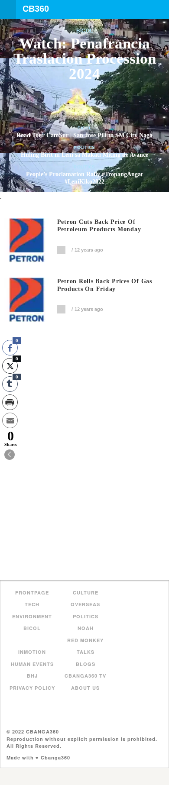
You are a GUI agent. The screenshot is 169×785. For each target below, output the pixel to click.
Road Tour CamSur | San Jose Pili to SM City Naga (84, 135)
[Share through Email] (10, 420)
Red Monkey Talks (85, 646)
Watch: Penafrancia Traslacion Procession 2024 (84, 58)
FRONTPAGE (32, 592)
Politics (84, 147)
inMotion (32, 652)
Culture (85, 592)
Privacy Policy (32, 688)
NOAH (86, 628)
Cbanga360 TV (85, 675)
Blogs (85, 664)
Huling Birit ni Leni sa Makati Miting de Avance (84, 155)
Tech (32, 604)
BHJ (32, 675)
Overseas (85, 604)
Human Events (32, 664)
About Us (85, 688)
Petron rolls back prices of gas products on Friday (104, 285)
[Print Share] (10, 402)
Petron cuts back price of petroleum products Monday (99, 226)
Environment (32, 616)
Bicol (84, 31)
